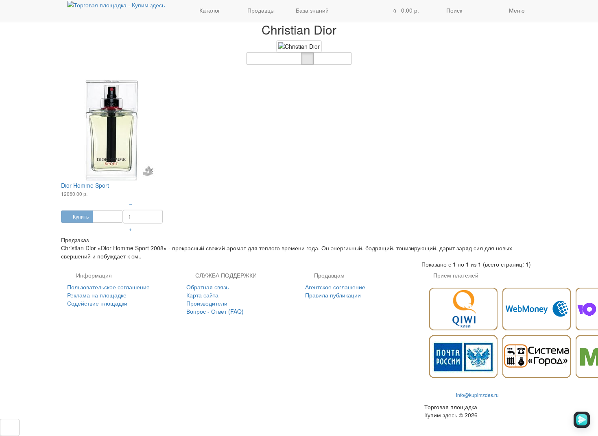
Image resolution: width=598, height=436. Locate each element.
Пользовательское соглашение (108, 287)
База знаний (312, 10)
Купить (80, 216)
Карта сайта (202, 295)
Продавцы (260, 10)
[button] (403, 11)
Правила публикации (333, 295)
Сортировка (264, 58)
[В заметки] (100, 216)
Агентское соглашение (335, 287)
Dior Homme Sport (85, 185)
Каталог (210, 10)
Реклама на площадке (97, 295)
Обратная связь (207, 287)
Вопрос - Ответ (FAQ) (215, 311)
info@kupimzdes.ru (477, 394)
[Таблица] (307, 58)
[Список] (295, 58)
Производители (206, 303)
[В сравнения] (115, 216)
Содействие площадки (97, 303)
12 (329, 58)
